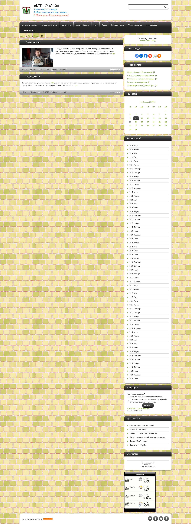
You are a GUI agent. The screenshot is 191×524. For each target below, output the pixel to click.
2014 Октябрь (135, 173)
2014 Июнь (134, 157)
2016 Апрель (135, 243)
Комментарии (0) (59, 70)
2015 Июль (134, 208)
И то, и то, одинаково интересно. (143, 402)
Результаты (131, 409)
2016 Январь (134, 231)
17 (136, 122)
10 (136, 118)
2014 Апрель (135, 149)
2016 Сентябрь (135, 262)
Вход (154, 41)
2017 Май (133, 293)
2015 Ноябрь (134, 223)
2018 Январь (134, 324)
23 (130, 126)
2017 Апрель (135, 289)
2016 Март (134, 239)
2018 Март (134, 332)
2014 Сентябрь (135, 169)
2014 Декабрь (135, 180)
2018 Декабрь (135, 367)
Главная (22, 36)
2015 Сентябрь (135, 215)
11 (142, 118)
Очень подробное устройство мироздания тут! (148, 437)
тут (76, 85)
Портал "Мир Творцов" (138, 441)
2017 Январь (134, 278)
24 (136, 126)
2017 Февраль (135, 282)
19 (148, 122)
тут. (114, 54)
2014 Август (134, 165)
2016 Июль (134, 254)
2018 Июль (134, 348)
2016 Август (134, 258)
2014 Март (134, 145)
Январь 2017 (148, 102)
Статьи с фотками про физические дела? (146, 397)
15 (166, 118)
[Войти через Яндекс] (150, 56)
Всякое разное (33, 42)
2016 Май (133, 247)
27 (153, 126)
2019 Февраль (135, 375)
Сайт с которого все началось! (142, 426)
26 (148, 126)
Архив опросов (143, 409)
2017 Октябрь (135, 313)
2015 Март (134, 192)
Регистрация (145, 41)
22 (166, 122)
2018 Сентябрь (135, 355)
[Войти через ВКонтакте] (141, 56)
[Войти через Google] (155, 56)
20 (153, 122)
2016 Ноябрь (134, 270)
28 (160, 126)
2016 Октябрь (135, 266)
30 (130, 129)
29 (166, 126)
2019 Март (134, 379)
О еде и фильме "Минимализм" (139, 72)
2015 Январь (134, 184)
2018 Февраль (135, 328)
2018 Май (133, 340)
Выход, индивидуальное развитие (140, 75)
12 (148, 118)
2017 (29, 36)
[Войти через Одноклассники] (159, 56)
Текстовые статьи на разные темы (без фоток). (148, 399)
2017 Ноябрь (134, 317)
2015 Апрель (135, 196)
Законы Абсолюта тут (138, 429)
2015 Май (133, 200)
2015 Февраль (135, 188)
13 (153, 118)
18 (142, 122)
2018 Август (134, 352)
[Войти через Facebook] (146, 56)
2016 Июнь (134, 250)
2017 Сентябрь (135, 309)
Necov (33, 70)
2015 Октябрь (135, 219)
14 (160, 118)
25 (142, 126)
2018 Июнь (134, 344)
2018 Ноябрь (134, 363)
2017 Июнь (134, 297)
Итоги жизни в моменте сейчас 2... (141, 79)
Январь (36, 36)
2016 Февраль (135, 235)
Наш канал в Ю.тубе (138, 445)
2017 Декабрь (135, 320)
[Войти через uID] (137, 56)
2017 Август (134, 305)
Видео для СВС (33, 76)
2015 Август (134, 212)
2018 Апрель (135, 336)
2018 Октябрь (135, 359)
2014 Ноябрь (134, 177)
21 (160, 122)
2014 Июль (134, 161)
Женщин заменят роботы (137, 82)
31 (136, 129)
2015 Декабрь (135, 227)
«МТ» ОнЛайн (46, 6)
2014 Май (133, 153)
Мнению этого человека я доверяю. (144, 433)
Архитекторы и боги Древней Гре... (141, 86)
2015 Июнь (134, 204)
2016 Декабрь (135, 274)
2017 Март (134, 285)
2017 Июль (134, 301)
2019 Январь (134, 371)
